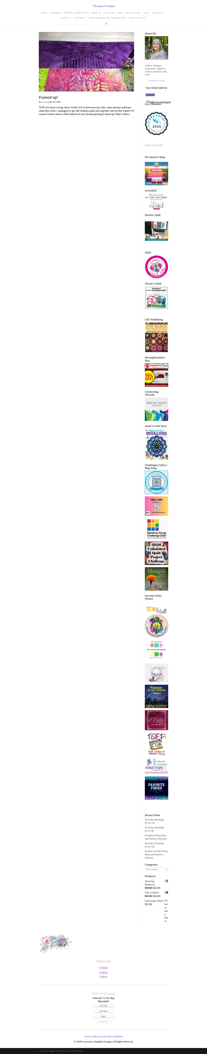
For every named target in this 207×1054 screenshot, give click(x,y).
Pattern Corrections (76, 13)
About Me (108, 13)
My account (133, 13)
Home (44, 13)
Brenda (44, 102)
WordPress (77, 1051)
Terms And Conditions (111, 1036)
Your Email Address (156, 87)
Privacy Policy (137, 18)
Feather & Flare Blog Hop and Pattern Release (156, 854)
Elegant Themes (55, 1051)
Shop (95, 13)
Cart (146, 13)
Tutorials (80, 18)
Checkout (158, 13)
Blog (120, 13)
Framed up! (48, 97)
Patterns (55, 13)
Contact (66, 18)
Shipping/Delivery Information (107, 18)
